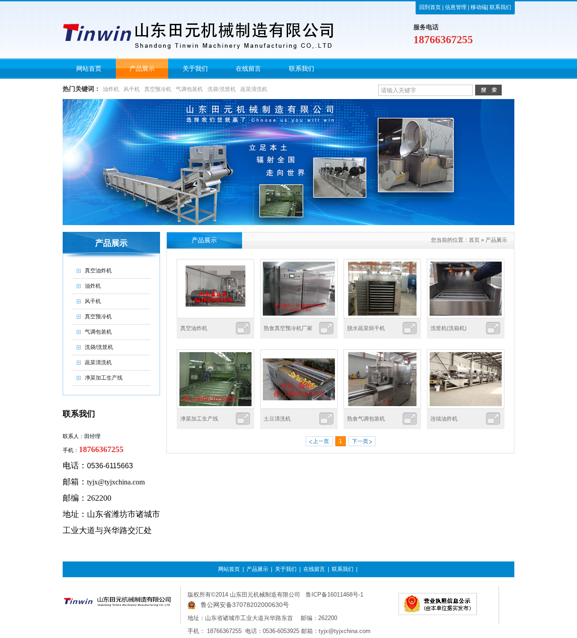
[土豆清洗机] (299, 407)
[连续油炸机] (465, 407)
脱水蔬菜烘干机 (366, 328)
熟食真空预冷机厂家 (288, 328)
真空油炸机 (193, 328)
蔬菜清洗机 (253, 89)
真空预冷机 (157, 89)
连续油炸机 (444, 419)
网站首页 (229, 569)
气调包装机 (189, 89)
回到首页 (430, 7)
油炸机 (111, 89)
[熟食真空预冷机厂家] (299, 316)
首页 (474, 240)
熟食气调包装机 (366, 419)
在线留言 (314, 569)
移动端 (478, 7)
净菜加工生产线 (199, 419)
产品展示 (496, 240)
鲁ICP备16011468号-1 (334, 594)
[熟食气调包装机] (382, 407)
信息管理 (456, 7)
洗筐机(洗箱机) (448, 328)
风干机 (132, 89)
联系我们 (499, 7)
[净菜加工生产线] (215, 407)
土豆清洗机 (277, 419)
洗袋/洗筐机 (221, 89)
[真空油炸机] (215, 316)
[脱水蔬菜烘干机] (382, 316)
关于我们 (286, 569)
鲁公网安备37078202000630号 (245, 604)
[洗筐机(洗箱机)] (465, 316)
